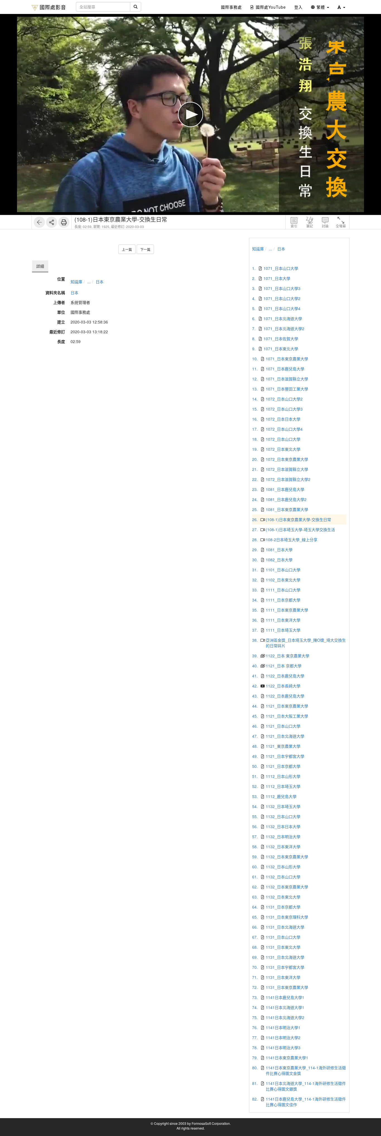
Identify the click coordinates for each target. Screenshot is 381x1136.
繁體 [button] (320, 7)
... (89, 281)
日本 (99, 281)
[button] (341, 7)
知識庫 (76, 281)
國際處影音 (53, 7)
